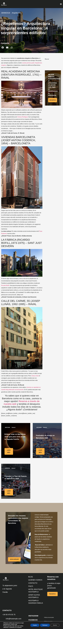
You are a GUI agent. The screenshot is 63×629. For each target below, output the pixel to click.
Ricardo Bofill (5, 285)
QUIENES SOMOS (35, 580)
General (13, 427)
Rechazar (44, 625)
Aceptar (35, 625)
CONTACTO (32, 583)
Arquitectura (16, 13)
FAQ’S (30, 586)
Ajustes (55, 625)
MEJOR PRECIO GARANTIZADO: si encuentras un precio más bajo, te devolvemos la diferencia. (54, 85)
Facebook (33, 620)
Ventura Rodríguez (22, 117)
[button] (60, 4)
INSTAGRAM (33, 616)
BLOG (30, 577)
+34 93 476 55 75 (8, 614)
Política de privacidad (49, 617)
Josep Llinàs (35, 375)
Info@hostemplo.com (13, 619)
